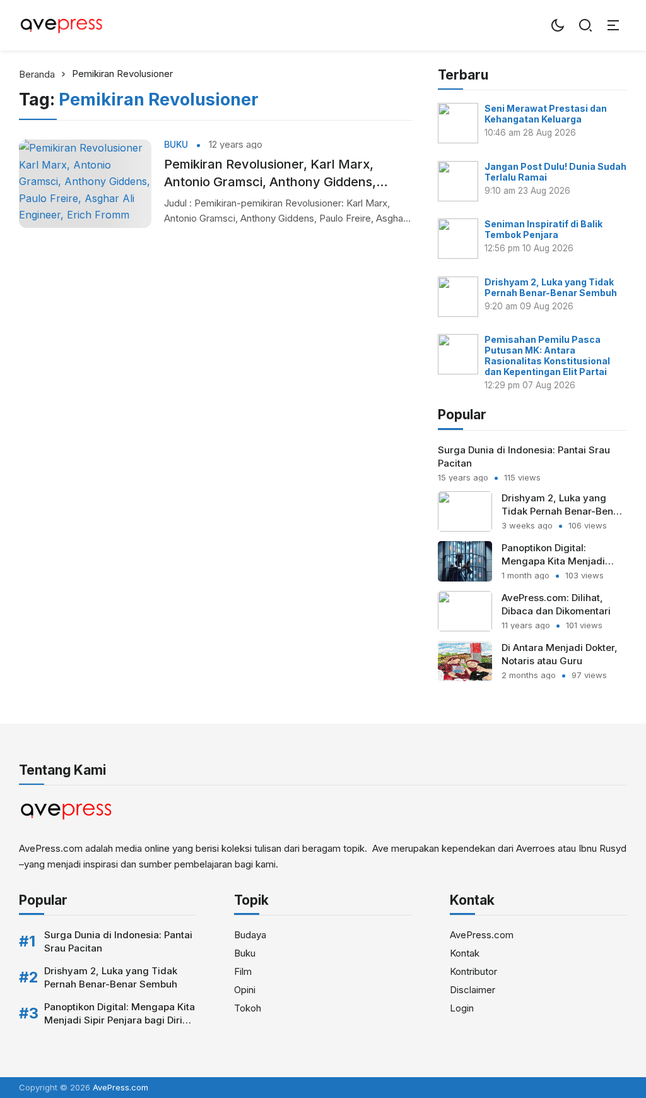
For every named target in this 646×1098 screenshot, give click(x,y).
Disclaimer (472, 990)
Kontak (464, 953)
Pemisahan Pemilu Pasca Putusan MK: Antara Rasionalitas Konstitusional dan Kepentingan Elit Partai (547, 355)
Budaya (250, 935)
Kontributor (473, 971)
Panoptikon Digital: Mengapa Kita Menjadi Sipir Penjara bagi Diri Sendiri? (119, 1020)
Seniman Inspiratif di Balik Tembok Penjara (543, 229)
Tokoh (247, 1008)
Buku (176, 144)
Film (243, 971)
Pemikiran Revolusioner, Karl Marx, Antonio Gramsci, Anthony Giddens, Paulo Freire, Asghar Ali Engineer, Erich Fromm (280, 174)
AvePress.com (482, 935)
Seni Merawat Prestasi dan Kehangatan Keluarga (545, 113)
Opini (244, 990)
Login (462, 1008)
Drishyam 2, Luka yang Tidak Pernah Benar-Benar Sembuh (550, 287)
